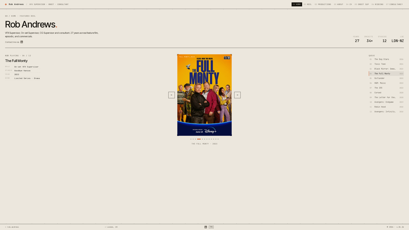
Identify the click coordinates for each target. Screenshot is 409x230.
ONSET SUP (362, 4)
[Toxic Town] (193, 139)
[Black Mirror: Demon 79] (195, 139)
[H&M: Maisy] (204, 139)
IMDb (211, 227)
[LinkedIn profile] (21, 42)
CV (349, 4)
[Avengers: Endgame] (213, 139)
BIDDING (377, 4)
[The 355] (206, 139)
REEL (308, 4)
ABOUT (338, 4)
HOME (297, 4)
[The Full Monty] (199, 139)
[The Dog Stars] (190, 139)
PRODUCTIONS (323, 4)
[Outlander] (202, 139)
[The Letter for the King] (211, 139)
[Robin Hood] (215, 139)
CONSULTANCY (394, 4)
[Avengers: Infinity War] (218, 139)
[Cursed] (209, 139)
